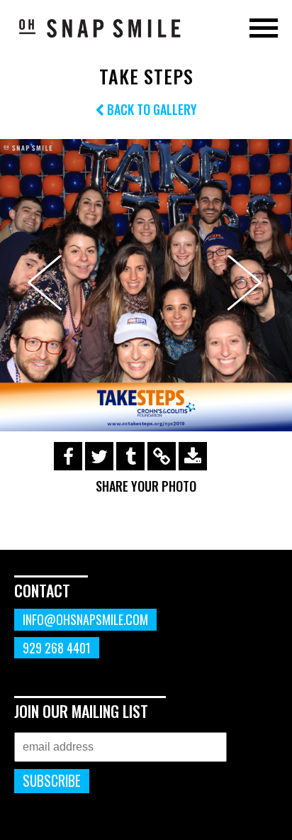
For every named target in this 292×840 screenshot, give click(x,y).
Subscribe (52, 780)
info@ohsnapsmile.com (85, 619)
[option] (146, 285)
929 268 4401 (57, 648)
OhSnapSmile (99, 28)
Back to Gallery (150, 109)
